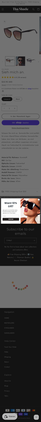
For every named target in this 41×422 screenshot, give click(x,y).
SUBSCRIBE (10, 219)
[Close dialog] (39, 199)
